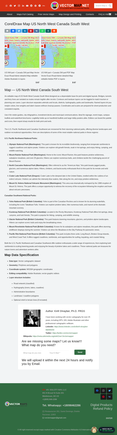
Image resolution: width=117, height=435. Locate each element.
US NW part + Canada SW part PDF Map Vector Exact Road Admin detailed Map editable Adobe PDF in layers (57, 76)
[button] (107, 430)
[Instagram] (19, 6)
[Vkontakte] (109, 397)
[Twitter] (15, 6)
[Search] (110, 6)
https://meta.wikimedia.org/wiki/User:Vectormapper (53, 336)
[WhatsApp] (7, 6)
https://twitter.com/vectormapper (65, 333)
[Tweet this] (19, 31)
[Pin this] (30, 31)
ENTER (109, 418)
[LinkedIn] (23, 6)
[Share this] (13, 31)
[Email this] (7, 31)
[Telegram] (39, 6)
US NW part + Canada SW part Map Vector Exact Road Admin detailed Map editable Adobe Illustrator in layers (22, 76)
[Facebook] (11, 6)
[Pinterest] (35, 6)
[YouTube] (27, 6)
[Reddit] (31, 6)
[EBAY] (44, 6)
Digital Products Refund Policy (101, 406)
